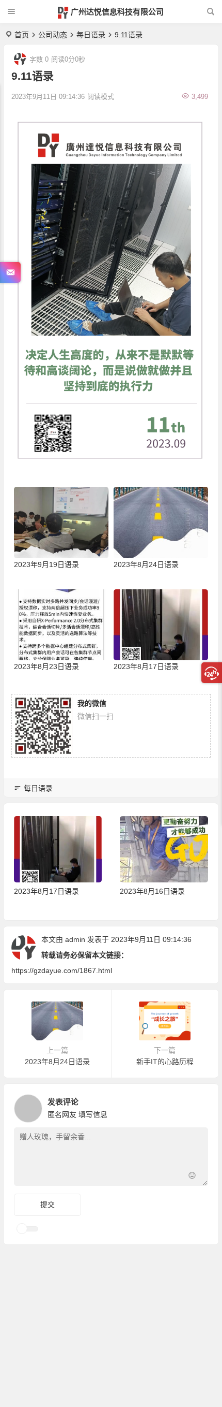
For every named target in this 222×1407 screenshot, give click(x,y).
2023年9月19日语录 (46, 564)
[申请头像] (197, 1105)
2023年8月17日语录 (146, 666)
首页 (21, 35)
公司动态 (52, 35)
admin (75, 939)
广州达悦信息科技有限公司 (117, 11)
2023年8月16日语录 (152, 891)
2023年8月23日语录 (46, 666)
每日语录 (90, 35)
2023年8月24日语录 (146, 564)
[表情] (191, 1176)
